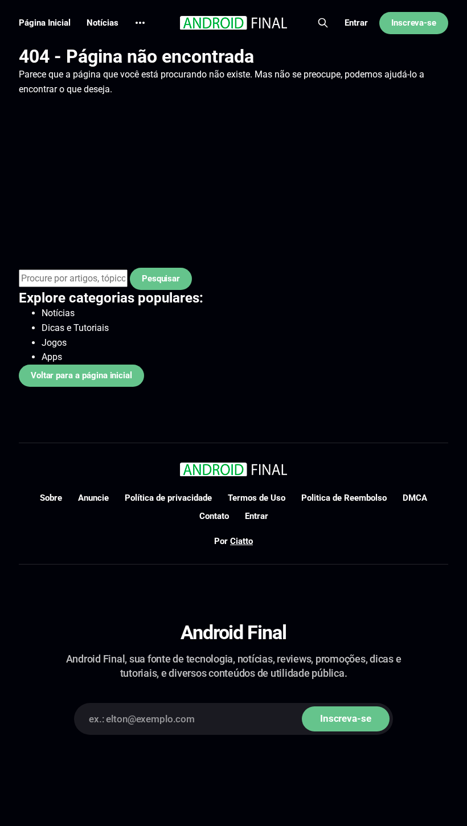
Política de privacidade (168, 498)
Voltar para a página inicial (81, 375)
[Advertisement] (233, 182)
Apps (52, 356)
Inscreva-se (413, 23)
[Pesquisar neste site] (323, 23)
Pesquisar (161, 278)
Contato (214, 516)
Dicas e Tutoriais (75, 327)
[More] (140, 23)
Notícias (102, 23)
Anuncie (93, 498)
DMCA (415, 498)
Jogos (54, 342)
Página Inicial (45, 23)
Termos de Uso (256, 498)
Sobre (51, 498)
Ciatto (241, 541)
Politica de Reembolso (344, 498)
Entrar (356, 23)
